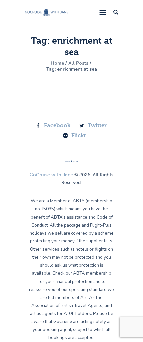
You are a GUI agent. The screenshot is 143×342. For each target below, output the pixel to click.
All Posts (78, 63)
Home (57, 63)
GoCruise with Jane (51, 175)
